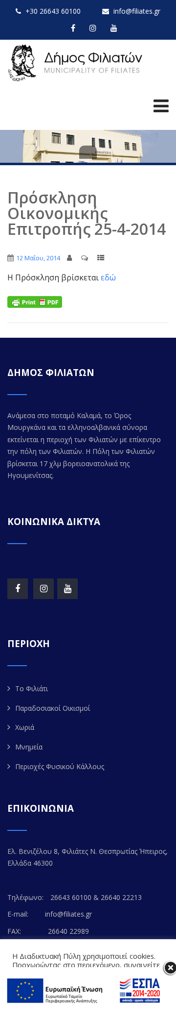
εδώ (108, 277)
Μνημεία (29, 746)
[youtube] (113, 28)
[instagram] (92, 28)
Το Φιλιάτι (31, 688)
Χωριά (24, 727)
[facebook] (73, 28)
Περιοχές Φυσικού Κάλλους (59, 766)
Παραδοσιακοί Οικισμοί (52, 708)
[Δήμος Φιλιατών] (77, 63)
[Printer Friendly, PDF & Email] (34, 301)
